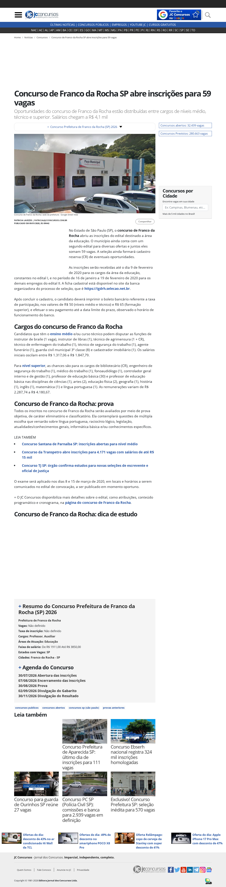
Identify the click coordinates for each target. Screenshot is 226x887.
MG (113, 30)
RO (164, 30)
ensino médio (61, 333)
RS (158, 30)
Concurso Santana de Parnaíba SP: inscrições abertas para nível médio (80, 444)
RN (153, 30)
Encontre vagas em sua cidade (178, 201)
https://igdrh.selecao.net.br (107, 288)
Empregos (119, 25)
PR (131, 30)
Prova (32, 685)
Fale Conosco (44, 869)
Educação (51, 642)
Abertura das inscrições (47, 675)
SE (187, 30)
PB (125, 30)
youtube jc (138, 25)
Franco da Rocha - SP (45, 657)
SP (182, 30)
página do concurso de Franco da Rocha (98, 502)
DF (76, 30)
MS (107, 30)
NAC (34, 30)
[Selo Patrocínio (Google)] (179, 14)
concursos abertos (53, 707)
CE (70, 30)
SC (176, 30)
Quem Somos (24, 869)
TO (193, 30)
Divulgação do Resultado (48, 695)
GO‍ (87, 30)
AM (58, 30)
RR (170, 30)
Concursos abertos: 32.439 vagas (182, 125)
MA (94, 30)
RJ (147, 30)
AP (52, 30)
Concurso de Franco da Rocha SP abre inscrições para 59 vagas (84, 37)
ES (81, 30)
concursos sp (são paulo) (84, 707)
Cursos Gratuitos (162, 25)
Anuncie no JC (64, 869)
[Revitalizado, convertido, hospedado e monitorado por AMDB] (208, 881)
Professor (36, 636)
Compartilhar (144, 221)
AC (41, 30)
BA (64, 30)
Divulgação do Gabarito (47, 690)
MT (101, 30)
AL (46, 30)
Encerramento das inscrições (51, 680)
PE (137, 30)
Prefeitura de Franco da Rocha (39, 620)
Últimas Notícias (62, 25)
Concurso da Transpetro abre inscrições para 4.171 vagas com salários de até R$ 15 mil (88, 455)
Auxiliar (49, 636)
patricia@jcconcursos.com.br (50, 220)
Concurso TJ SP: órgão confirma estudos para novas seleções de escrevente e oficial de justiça (85, 468)
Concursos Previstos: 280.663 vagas (184, 133)
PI (142, 30)
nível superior (33, 365)
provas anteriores (113, 707)
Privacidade (83, 869)
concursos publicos (26, 707)
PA (120, 30)
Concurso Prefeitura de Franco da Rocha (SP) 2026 (82, 127)
